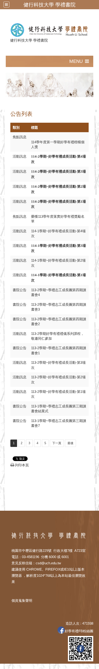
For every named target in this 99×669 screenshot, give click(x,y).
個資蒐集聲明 (22, 600)
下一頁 (56, 443)
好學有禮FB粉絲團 (79, 631)
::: (3, 58)
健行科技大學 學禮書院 (49, 5)
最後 (70, 443)
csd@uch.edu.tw (48, 563)
